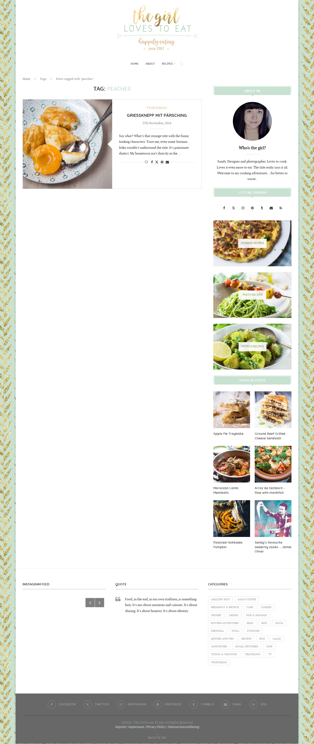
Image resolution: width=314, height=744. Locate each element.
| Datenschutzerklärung (182, 727)
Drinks (233, 615)
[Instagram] (243, 208)
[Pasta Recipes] (252, 295)
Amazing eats (220, 599)
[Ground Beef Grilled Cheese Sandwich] (273, 409)
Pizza (235, 630)
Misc (264, 623)
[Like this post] (146, 162)
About (150, 63)
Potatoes (253, 630)
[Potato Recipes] (252, 347)
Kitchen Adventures (225, 623)
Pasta (279, 623)
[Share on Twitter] (156, 162)
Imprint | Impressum (129, 727)
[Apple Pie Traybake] (231, 409)
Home (135, 63)
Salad (277, 638)
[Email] (271, 208)
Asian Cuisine (247, 599)
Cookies (266, 607)
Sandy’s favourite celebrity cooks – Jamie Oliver (273, 547)
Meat (250, 623)
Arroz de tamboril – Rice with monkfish (270, 490)
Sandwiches (219, 646)
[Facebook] (224, 208)
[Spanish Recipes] (252, 243)
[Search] (181, 63)
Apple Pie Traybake (228, 433)
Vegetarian (219, 662)
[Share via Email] (167, 162)
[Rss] (280, 208)
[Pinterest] (252, 208)
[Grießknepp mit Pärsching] (67, 144)
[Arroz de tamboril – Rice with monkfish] (273, 464)
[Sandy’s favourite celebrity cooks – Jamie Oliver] (273, 518)
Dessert (216, 615)
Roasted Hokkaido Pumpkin (228, 545)
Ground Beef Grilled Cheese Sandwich (270, 436)
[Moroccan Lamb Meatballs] (231, 464)
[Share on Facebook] (152, 162)
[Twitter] (234, 208)
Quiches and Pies (222, 638)
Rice (262, 638)
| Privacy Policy (155, 727)
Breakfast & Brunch (225, 607)
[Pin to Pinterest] (162, 162)
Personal (217, 630)
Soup (269, 646)
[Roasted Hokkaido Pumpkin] (231, 518)
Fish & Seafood (256, 615)
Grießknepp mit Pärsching (157, 116)
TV (270, 654)
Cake (250, 607)
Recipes (167, 63)
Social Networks (246, 646)
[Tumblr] (262, 208)
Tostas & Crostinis (224, 654)
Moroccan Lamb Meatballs (225, 490)
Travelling (252, 654)
